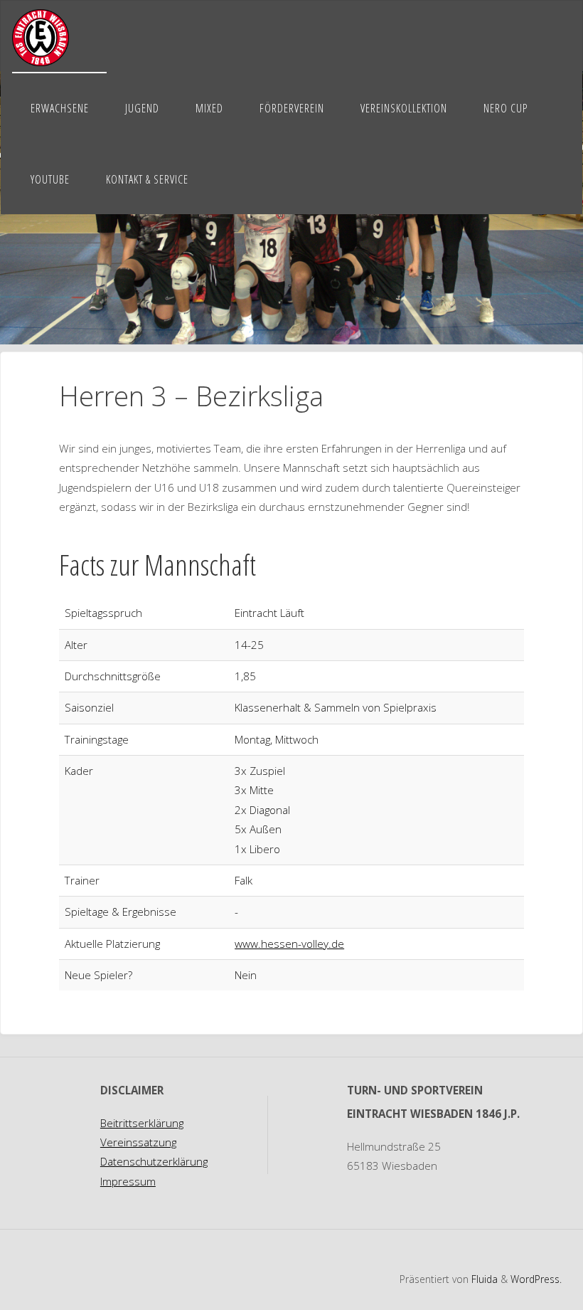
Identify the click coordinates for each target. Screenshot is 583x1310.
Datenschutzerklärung (154, 1161)
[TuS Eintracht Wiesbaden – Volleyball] (40, 36)
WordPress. (536, 1279)
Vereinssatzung (138, 1142)
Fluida (483, 1279)
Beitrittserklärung (141, 1123)
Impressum (128, 1181)
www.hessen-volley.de (289, 943)
